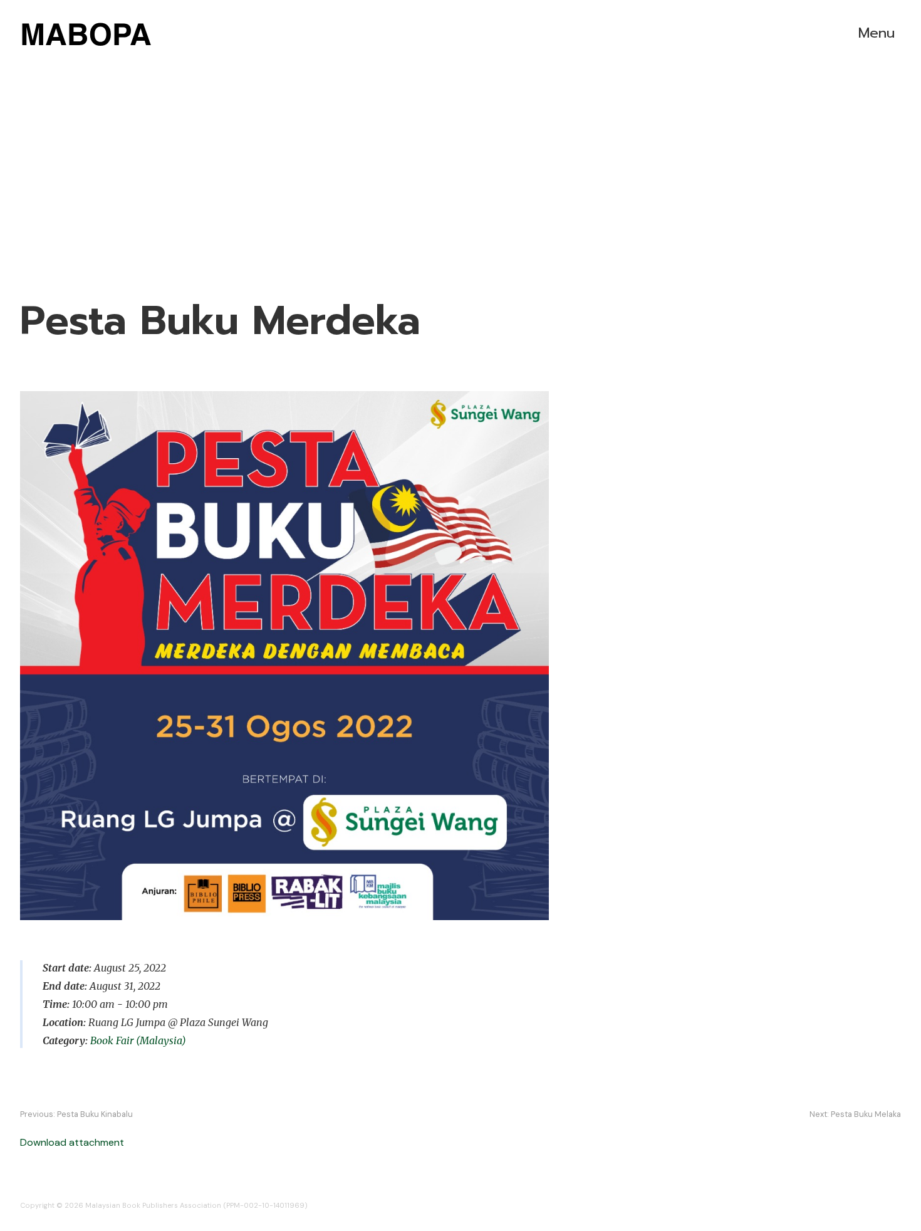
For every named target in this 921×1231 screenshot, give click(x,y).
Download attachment (72, 1142)
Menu (876, 33)
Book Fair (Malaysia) (138, 1040)
